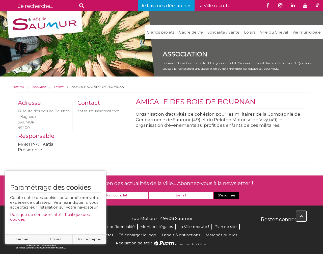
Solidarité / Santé (223, 32)
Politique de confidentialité (36, 214)
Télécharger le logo (137, 235)
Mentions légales (156, 226)
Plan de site (225, 226)
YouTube (287, 230)
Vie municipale (306, 32)
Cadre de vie (191, 32)
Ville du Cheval (274, 32)
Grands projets (160, 32)
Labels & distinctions (181, 235)
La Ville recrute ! (215, 5)
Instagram (298, 230)
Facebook (265, 230)
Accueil (18, 87)
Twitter (276, 230)
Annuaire (39, 87)
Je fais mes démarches (166, 5)
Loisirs (249, 32)
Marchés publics (221, 235)
